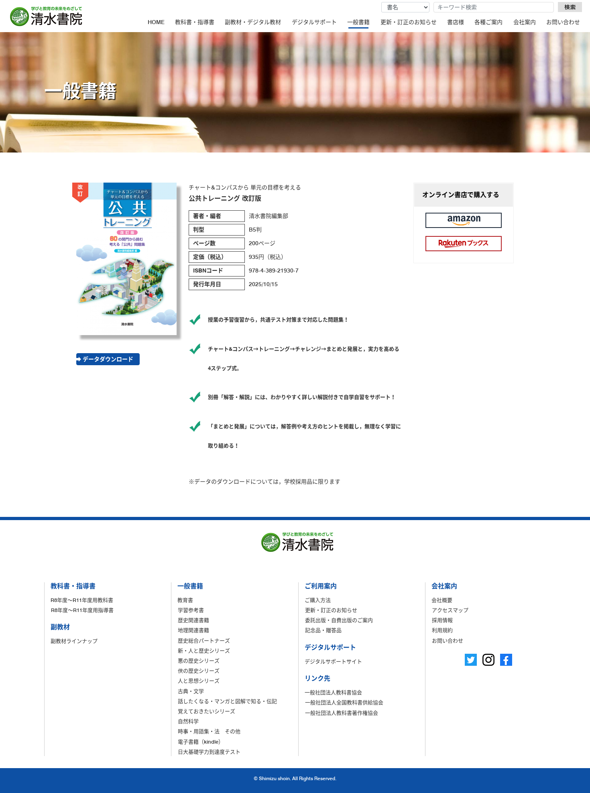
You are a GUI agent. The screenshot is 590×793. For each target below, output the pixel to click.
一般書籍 (358, 22)
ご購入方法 (318, 600)
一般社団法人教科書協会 (333, 692)
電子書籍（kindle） (201, 741)
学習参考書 (191, 610)
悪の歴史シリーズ (199, 660)
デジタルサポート (314, 22)
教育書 (185, 600)
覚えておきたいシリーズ (206, 711)
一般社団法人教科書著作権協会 (341, 713)
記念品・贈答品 (323, 630)
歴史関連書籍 (193, 620)
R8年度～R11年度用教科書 (82, 600)
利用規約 (442, 630)
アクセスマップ (450, 610)
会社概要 (441, 600)
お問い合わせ (563, 22)
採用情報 (442, 620)
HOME (156, 22)
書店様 (455, 22)
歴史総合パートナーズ (204, 640)
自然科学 (188, 721)
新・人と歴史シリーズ (204, 650)
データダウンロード (108, 359)
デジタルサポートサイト (333, 661)
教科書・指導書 (194, 22)
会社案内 (524, 22)
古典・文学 (191, 691)
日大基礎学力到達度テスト (209, 751)
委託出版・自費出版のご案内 (339, 620)
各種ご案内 (488, 22)
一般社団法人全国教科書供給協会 (344, 702)
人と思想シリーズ (199, 680)
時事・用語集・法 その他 (209, 731)
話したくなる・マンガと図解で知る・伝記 (227, 701)
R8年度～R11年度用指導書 (82, 610)
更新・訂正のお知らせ (408, 22)
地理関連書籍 (193, 630)
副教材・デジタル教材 (253, 22)
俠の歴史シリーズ (199, 670)
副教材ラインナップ (74, 641)
